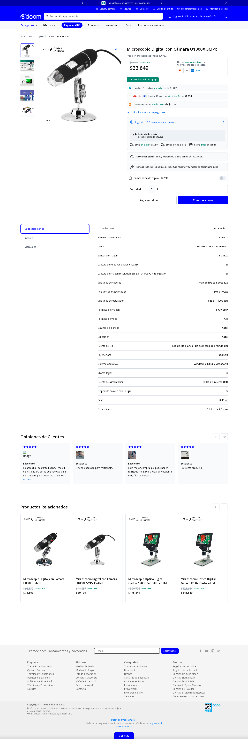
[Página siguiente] (224, 436)
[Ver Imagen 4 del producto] (27, 95)
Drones (128, 673)
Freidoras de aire (133, 692)
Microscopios (36, 36)
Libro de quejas (124, 726)
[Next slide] (161, 3)
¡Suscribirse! (169, 650)
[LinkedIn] (219, 651)
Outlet (129, 25)
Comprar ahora (203, 200)
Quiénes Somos (36, 670)
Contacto (144, 8)
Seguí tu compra (107, 8)
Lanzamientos (112, 25)
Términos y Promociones (41, 685)
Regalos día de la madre (185, 670)
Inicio (23, 36)
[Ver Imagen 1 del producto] (27, 50)
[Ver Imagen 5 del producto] (27, 110)
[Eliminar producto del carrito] (146, 189)
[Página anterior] (216, 436)
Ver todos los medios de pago (143, 112)
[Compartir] (116, 49)
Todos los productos (135, 666)
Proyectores (131, 688)
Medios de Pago (85, 670)
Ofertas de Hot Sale (183, 681)
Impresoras (130, 685)
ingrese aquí (156, 723)
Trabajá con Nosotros (39, 666)
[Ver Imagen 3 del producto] (27, 80)
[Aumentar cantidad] (157, 189)
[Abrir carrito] (226, 16)
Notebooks (130, 670)
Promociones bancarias (151, 25)
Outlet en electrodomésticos (188, 696)
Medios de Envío (85, 666)
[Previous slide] (82, 3)
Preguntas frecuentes (191, 8)
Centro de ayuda (165, 8)
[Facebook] (200, 651)
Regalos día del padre (184, 666)
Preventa (93, 25)
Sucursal (128, 8)
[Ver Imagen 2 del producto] (27, 65)
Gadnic (50, 36)
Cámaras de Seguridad (136, 677)
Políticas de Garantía (38, 677)
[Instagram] (213, 651)
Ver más (27, 479)
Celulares (129, 696)
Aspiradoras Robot (134, 681)
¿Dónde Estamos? (86, 681)
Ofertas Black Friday (183, 677)
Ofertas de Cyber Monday (186, 685)
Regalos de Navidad (183, 688)
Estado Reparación (86, 673)
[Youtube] (207, 651)
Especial (69, 25)
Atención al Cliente (219, 8)
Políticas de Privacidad (39, 681)
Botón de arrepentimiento (124, 720)
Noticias (31, 688)
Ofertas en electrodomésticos (189, 692)
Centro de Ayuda (85, 685)
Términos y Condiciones (40, 673)
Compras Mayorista (86, 677)
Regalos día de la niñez (185, 673)
